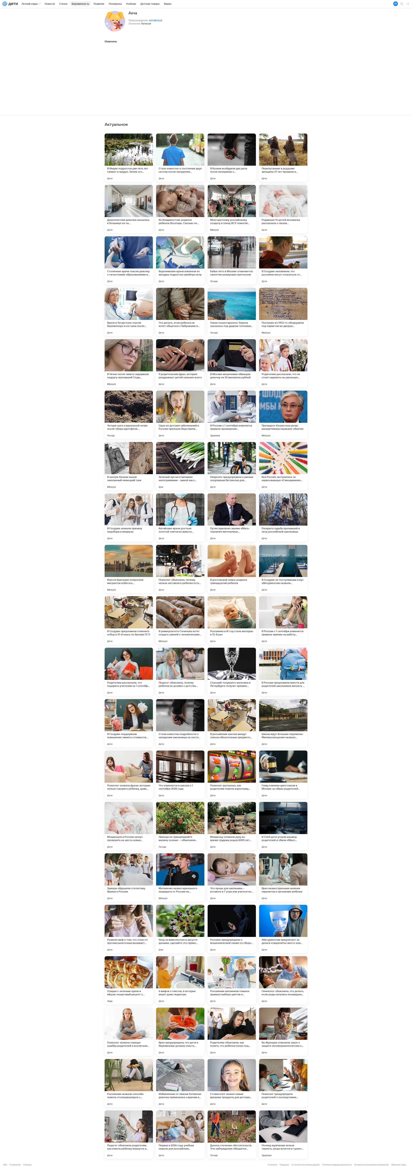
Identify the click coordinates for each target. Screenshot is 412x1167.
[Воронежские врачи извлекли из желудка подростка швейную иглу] (180, 260)
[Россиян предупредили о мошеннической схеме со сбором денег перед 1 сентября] (232, 929)
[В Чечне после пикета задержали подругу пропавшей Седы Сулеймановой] (129, 363)
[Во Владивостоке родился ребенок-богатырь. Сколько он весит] (180, 209)
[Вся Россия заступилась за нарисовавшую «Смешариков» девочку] (283, 466)
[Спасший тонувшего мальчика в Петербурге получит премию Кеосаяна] (232, 672)
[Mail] (5, 4)
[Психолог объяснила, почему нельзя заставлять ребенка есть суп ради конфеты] (180, 569)
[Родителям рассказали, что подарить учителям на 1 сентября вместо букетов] (129, 672)
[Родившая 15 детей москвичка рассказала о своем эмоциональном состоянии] (283, 209)
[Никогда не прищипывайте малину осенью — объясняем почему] (180, 826)
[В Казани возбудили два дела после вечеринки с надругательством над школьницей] (232, 158)
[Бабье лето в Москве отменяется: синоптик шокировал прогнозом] (232, 260)
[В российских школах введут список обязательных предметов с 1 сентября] (232, 723)
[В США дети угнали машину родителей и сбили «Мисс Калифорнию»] (283, 826)
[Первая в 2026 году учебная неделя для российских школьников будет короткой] (180, 1134)
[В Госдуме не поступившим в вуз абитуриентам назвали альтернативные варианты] (283, 569)
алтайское (155, 20)
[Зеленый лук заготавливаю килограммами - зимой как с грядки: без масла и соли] (180, 466)
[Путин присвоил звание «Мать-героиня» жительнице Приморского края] (232, 517)
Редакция (284, 1164)
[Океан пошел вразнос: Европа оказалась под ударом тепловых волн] (232, 312)
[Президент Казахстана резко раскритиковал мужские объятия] (283, 415)
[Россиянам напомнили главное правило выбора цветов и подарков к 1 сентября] (232, 980)
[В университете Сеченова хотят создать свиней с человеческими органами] (180, 620)
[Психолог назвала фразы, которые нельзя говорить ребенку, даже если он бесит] (129, 775)
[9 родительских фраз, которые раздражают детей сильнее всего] (180, 363)
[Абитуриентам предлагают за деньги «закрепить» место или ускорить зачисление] (283, 929)
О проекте (272, 1164)
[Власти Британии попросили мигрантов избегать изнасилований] (129, 569)
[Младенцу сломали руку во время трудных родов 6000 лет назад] (232, 826)
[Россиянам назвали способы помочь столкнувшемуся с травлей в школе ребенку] (129, 1083)
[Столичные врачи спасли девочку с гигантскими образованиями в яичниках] (129, 260)
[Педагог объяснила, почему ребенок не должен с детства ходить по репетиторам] (180, 672)
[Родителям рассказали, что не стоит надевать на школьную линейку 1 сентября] (283, 363)
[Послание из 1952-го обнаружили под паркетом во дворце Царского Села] (283, 312)
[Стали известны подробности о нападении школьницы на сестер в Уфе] (180, 723)
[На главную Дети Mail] (12, 4)
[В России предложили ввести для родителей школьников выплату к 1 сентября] (283, 672)
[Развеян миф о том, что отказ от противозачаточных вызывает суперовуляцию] (129, 929)
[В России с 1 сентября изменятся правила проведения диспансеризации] (232, 415)
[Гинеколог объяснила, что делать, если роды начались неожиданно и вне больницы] (283, 980)
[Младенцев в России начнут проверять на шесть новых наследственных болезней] (129, 826)
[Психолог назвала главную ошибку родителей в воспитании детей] (129, 1032)
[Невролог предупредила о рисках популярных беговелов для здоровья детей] (232, 466)
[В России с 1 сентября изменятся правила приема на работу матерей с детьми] (283, 620)
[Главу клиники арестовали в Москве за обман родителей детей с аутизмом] (283, 775)
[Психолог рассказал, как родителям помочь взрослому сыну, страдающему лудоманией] (232, 775)
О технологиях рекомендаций (305, 1164)
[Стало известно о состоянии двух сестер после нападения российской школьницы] (180, 158)
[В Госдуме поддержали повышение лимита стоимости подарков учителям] (129, 723)
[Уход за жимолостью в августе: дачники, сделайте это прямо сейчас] (180, 929)
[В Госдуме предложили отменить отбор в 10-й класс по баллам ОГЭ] (129, 620)
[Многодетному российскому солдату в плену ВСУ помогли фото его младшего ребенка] (232, 209)
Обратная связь (398, 1164)
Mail (5, 1164)
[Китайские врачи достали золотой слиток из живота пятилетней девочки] (180, 517)
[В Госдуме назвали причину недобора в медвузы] (129, 517)
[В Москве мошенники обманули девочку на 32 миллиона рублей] (232, 363)
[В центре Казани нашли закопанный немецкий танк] (129, 466)
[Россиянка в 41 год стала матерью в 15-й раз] (232, 620)
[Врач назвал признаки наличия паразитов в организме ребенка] (283, 877)
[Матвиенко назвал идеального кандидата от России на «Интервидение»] (180, 877)
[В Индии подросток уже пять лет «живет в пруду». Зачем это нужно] (129, 158)
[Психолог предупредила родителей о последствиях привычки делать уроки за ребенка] (283, 1083)
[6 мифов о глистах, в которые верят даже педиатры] (180, 980)
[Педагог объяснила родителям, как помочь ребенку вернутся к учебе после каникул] (129, 1134)
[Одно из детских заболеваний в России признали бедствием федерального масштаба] (180, 415)
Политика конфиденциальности (337, 1164)
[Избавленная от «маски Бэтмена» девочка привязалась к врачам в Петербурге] (180, 1083)
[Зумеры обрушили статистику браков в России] (129, 877)
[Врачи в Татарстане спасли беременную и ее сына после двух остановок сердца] (129, 312)
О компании (15, 1164)
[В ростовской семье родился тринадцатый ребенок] (232, 569)
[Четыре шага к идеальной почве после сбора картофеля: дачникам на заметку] (129, 415)
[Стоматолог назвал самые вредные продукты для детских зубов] (232, 1083)
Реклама (27, 1164)
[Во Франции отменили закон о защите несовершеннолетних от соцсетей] (283, 1032)
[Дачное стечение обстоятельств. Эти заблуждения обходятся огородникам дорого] (232, 1134)
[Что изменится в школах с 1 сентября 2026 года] (180, 775)
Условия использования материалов (371, 1164)
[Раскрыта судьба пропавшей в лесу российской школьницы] (283, 517)
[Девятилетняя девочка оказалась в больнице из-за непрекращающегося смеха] (129, 209)
